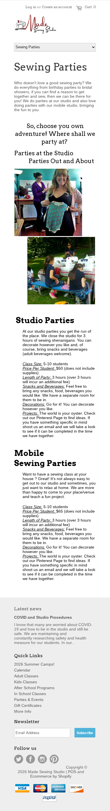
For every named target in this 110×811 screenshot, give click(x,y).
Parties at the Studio (43, 153)
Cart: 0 (90, 7)
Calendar (22, 670)
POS (72, 771)
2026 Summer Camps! (34, 664)
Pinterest (54, 759)
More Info (22, 711)
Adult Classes (26, 676)
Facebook (30, 759)
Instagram (42, 759)
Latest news (27, 608)
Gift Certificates (27, 705)
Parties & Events (28, 699)
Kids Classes (25, 682)
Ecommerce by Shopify (50, 776)
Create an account (57, 7)
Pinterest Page (50, 417)
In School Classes (30, 693)
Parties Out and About (61, 161)
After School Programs (34, 688)
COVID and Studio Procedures (43, 617)
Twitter (18, 759)
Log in (30, 7)
